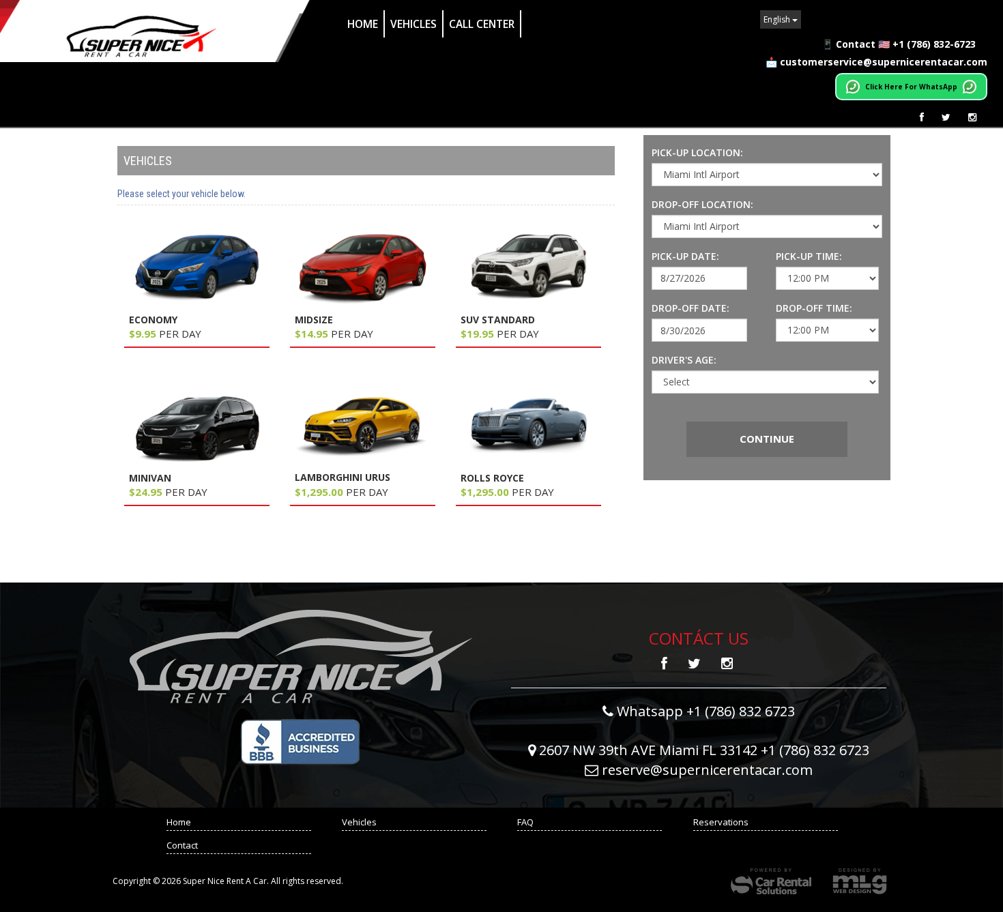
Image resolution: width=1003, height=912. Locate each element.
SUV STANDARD (498, 319)
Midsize (314, 319)
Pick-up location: (697, 152)
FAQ (525, 822)
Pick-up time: (809, 256)
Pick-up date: (685, 256)
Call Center (481, 23)
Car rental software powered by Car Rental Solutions (771, 881)
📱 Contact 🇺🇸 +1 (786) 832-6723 (899, 44)
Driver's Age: (684, 359)
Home (362, 23)
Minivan (150, 477)
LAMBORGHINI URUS (342, 477)
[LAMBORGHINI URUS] (363, 425)
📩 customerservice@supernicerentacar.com (876, 61)
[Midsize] (363, 267)
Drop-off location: (702, 204)
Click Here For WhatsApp (911, 86)
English (778, 19)
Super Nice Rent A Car (156, 31)
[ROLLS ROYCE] (528, 425)
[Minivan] (197, 425)
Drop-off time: (814, 307)
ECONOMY (153, 319)
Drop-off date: (690, 307)
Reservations (720, 822)
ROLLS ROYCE (492, 477)
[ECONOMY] (197, 267)
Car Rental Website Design (859, 881)
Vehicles (413, 23)
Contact (182, 845)
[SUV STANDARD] (528, 267)
